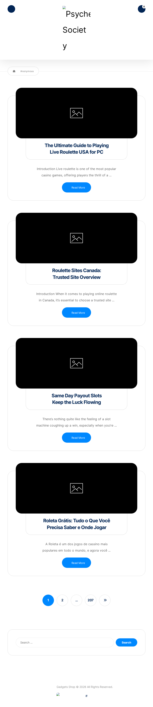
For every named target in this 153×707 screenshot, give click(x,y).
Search (126, 642)
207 (91, 600)
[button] (11, 9)
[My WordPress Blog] (76, 30)
